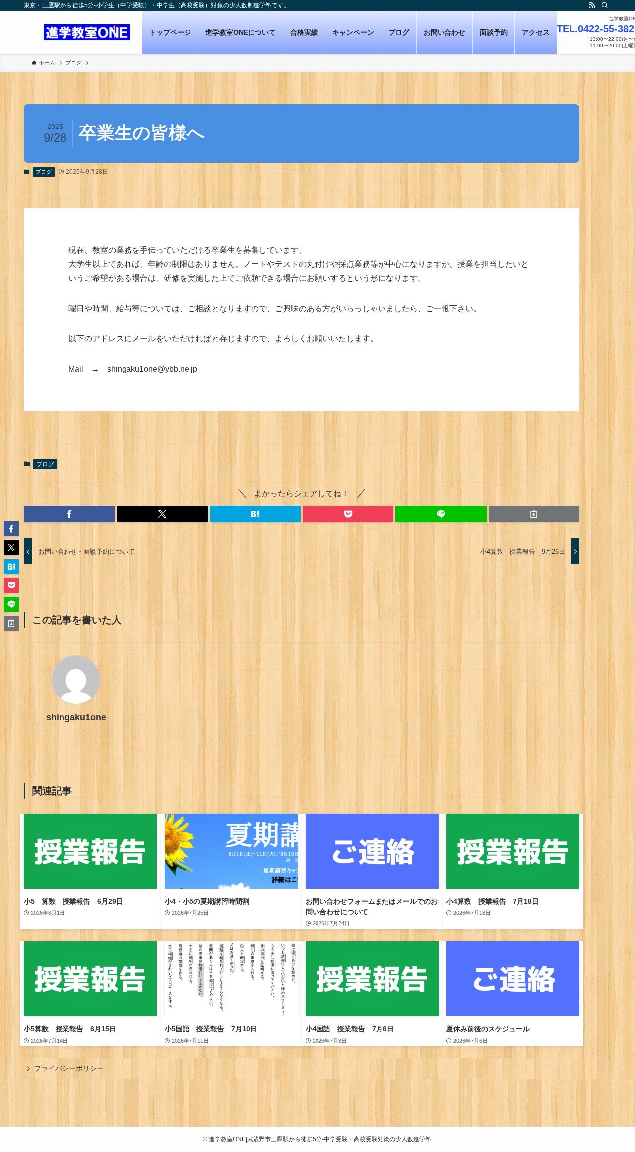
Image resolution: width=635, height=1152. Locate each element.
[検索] (604, 5)
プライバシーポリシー (69, 1068)
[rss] (591, 5)
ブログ (43, 172)
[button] (69, 514)
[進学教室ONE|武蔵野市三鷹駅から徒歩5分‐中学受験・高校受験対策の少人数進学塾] (87, 32)
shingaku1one (76, 717)
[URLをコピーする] (534, 514)
